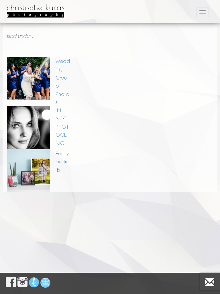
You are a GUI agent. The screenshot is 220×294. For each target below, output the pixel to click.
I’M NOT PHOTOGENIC (62, 126)
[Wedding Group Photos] (28, 78)
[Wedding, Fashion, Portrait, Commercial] (35, 7)
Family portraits (63, 161)
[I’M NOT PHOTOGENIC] (28, 127)
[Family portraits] (28, 170)
